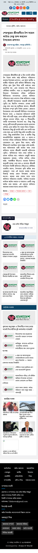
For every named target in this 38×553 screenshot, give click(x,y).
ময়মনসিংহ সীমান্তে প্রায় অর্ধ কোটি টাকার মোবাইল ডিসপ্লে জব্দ (27, 276)
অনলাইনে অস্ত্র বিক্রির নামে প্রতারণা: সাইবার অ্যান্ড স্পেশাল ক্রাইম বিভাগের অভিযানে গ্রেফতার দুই (26, 296)
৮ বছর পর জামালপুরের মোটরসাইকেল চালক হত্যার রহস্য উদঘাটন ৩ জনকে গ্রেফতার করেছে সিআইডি (27, 257)
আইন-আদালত (20, 26)
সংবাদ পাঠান (16, 528)
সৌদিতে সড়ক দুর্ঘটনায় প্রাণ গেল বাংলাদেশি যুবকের (24, 368)
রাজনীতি (7, 476)
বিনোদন (30, 472)
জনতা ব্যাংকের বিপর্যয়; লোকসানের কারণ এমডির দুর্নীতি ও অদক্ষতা (26, 435)
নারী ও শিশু (19, 480)
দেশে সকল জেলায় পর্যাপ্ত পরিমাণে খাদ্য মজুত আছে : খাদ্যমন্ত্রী (24, 390)
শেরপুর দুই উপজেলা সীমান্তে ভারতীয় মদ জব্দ (10, 275)
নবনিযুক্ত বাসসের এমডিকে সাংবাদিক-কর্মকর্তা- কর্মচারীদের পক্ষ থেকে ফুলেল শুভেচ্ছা (18, 347)
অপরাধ (12, 191)
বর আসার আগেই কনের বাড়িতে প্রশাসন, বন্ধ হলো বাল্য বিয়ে (10, 294)
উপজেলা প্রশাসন (21, 191)
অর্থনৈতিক (7, 468)
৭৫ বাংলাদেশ (26, 542)
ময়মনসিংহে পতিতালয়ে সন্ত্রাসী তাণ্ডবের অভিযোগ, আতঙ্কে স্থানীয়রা (10, 435)
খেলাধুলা (7, 472)
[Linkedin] (11, 199)
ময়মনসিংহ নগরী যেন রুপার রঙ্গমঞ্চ (10, 414)
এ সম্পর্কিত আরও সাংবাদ (13, 237)
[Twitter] (8, 199)
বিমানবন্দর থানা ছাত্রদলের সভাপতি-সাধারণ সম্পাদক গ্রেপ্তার (10, 255)
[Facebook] (4, 199)
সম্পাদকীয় (7, 480)
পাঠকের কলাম (30, 480)
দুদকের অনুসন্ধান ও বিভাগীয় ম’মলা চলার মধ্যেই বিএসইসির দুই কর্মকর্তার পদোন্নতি (18, 328)
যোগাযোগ (6, 528)
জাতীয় (19, 472)
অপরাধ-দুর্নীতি (10, 26)
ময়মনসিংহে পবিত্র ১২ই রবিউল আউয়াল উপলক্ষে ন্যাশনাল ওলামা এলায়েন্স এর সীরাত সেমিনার (19, 379)
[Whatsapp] (14, 199)
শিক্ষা (30, 476)
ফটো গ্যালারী (27, 528)
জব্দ (29, 191)
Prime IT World (25, 546)
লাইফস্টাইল (19, 476)
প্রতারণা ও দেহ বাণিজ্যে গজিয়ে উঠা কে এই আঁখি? (10, 452)
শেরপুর (6, 194)
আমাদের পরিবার (22, 524)
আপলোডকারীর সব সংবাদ (26, 228)
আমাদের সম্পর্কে (8, 524)
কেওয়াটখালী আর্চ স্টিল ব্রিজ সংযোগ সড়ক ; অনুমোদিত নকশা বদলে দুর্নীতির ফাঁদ (25, 416)
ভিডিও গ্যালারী (7, 532)
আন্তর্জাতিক (30, 468)
